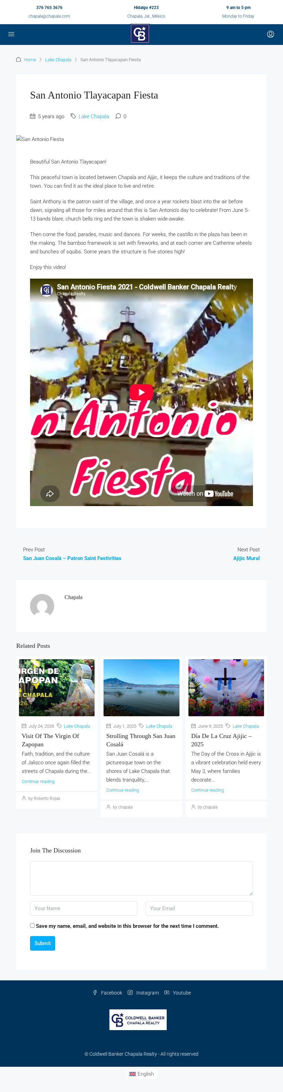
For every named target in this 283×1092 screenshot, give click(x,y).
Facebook (111, 993)
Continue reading (38, 781)
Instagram (147, 993)
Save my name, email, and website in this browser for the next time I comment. (127, 926)
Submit (43, 943)
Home (30, 59)
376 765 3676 (49, 7)
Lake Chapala (58, 59)
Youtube (181, 993)
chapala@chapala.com (49, 16)
